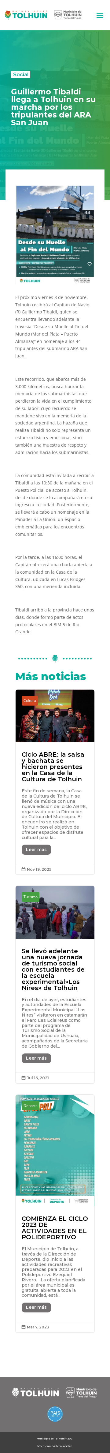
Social (20, 74)
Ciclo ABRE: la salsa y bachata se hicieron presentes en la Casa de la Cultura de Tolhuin (55, 782)
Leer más (36, 849)
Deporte (31, 1105)
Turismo (31, 896)
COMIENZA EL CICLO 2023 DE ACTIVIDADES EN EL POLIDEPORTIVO (55, 1214)
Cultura (30, 700)
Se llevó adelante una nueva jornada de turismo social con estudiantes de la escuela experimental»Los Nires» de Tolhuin (55, 984)
